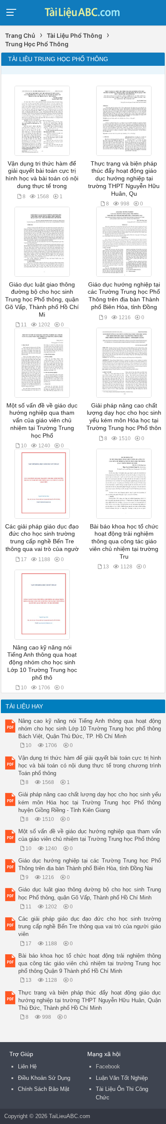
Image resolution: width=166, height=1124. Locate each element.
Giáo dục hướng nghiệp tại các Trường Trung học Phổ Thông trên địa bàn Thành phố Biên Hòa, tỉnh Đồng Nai (89, 864)
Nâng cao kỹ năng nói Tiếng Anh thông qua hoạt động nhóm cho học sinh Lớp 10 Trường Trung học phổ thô (42, 662)
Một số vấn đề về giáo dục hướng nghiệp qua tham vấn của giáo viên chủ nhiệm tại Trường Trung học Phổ (41, 420)
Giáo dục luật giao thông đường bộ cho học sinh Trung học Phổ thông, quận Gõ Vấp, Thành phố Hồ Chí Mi (42, 299)
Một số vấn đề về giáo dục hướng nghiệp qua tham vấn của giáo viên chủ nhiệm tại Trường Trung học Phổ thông (89, 835)
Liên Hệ (27, 1066)
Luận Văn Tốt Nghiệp (122, 1078)
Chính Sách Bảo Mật (43, 1089)
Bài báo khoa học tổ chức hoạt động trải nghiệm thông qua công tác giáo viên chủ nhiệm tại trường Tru (123, 541)
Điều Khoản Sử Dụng (44, 1078)
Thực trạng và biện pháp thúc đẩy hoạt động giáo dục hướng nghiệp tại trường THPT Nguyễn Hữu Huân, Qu (124, 178)
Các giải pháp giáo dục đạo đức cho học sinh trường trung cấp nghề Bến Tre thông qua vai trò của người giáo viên (89, 926)
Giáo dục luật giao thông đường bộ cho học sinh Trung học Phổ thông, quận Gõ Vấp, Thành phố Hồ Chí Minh (89, 893)
